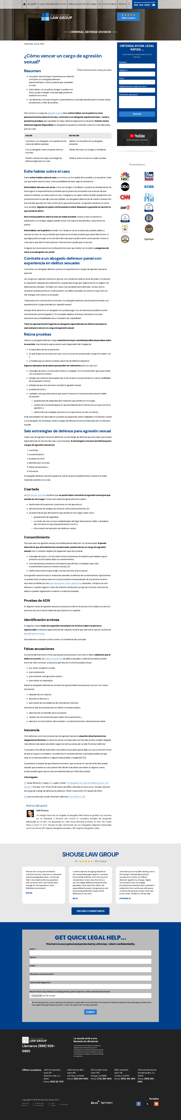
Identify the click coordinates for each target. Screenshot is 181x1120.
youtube (156, 1103)
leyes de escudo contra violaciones (65, 583)
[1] (53, 314)
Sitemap (64, 1104)
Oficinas (122, 4)
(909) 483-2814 (128, 1078)
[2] (25, 796)
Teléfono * (123, 70)
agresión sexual (55, 113)
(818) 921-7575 (57, 1081)
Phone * (33, 957)
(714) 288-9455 (104, 1078)
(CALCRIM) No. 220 (76, 796)
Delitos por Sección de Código (82, 4)
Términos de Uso (25, 1104)
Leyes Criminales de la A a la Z (52, 4)
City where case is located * (42, 974)
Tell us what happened (40, 982)
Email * (122, 78)
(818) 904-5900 (81, 1078)
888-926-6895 (142, 5)
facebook (138, 1103)
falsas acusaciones (53, 658)
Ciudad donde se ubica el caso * (133, 86)
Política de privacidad (39, 1104)
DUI (99, 4)
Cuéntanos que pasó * (129, 94)
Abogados (32, 4)
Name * (33, 949)
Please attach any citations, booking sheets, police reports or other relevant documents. (70, 991)
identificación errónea (34, 633)
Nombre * (123, 62)
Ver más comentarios (90, 911)
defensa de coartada (36, 495)
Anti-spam (53, 1104)
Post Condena (109, 4)
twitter (147, 1103)
